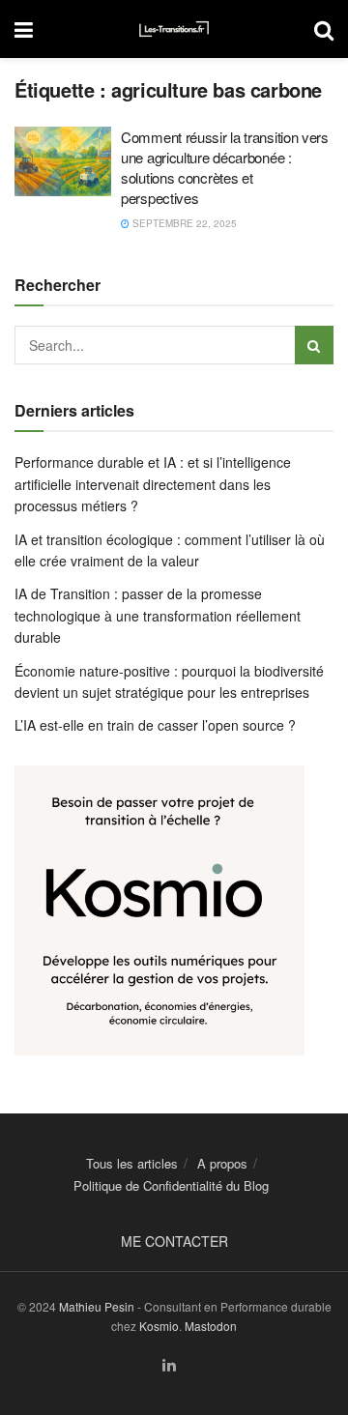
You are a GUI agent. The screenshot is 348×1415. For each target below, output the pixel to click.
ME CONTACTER (174, 1241)
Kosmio (159, 1325)
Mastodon (211, 1325)
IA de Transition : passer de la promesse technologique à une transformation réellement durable (157, 615)
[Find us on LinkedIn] (169, 1365)
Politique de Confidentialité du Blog (171, 1185)
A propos (222, 1163)
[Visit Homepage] (174, 29)
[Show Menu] (23, 29)
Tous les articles (132, 1163)
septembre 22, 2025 (183, 223)
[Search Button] (324, 29)
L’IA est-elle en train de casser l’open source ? (155, 725)
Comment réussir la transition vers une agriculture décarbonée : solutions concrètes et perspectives (225, 167)
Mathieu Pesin (96, 1306)
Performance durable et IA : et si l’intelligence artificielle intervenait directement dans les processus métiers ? (152, 483)
